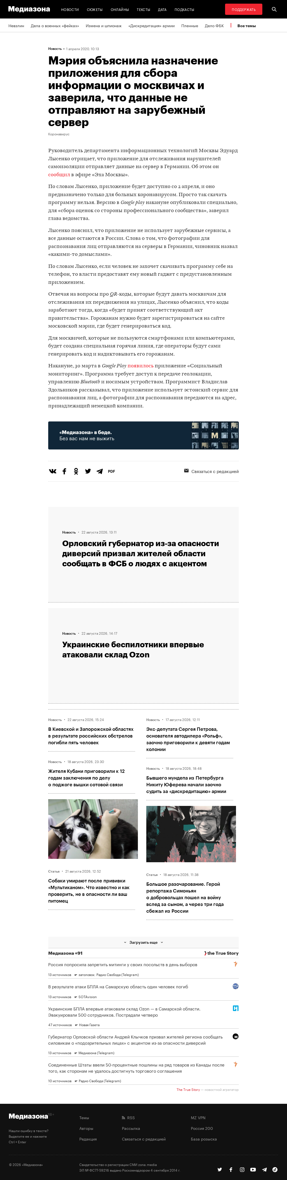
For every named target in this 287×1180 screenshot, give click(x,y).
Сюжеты (95, 9)
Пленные (189, 25)
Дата (162, 9)
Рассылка (131, 1128)
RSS (130, 1117)
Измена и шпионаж (104, 25)
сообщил (59, 175)
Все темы (246, 25)
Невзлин (16, 25)
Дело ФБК (214, 25)
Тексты (143, 9)
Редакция (88, 1138)
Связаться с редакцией (144, 1138)
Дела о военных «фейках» (55, 25)
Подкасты (185, 9)
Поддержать (244, 9)
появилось (141, 366)
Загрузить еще (143, 942)
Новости (70, 9)
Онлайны (120, 9)
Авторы (86, 1128)
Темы (84, 1117)
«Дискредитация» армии (151, 25)
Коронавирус (59, 133)
